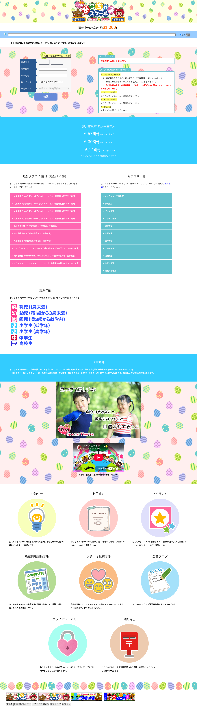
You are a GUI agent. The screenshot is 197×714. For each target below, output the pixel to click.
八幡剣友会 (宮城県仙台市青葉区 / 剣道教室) (32, 241)
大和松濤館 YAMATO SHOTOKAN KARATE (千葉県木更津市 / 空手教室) (44, 256)
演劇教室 (108, 256)
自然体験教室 (110, 271)
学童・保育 (109, 263)
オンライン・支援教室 (114, 196)
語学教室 (108, 241)
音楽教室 (108, 204)
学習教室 (108, 233)
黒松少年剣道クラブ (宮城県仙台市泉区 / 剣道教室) (35, 226)
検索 (46, 96)
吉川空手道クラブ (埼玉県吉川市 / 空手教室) (32, 233)
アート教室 (109, 248)
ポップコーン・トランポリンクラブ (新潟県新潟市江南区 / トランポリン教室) (46, 248)
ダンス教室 (109, 211)
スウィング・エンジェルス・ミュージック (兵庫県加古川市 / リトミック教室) (46, 263)
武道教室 (108, 226)
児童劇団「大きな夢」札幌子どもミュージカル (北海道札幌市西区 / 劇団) (44, 196)
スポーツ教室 (110, 218)
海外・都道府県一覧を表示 (57, 56)
